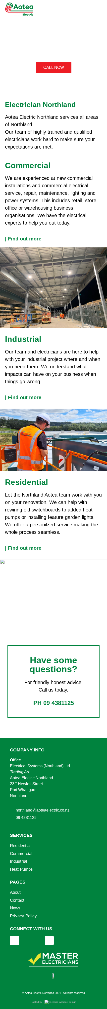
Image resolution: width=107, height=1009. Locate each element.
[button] (100, 9)
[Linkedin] (14, 940)
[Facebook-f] (49, 940)
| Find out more (23, 238)
